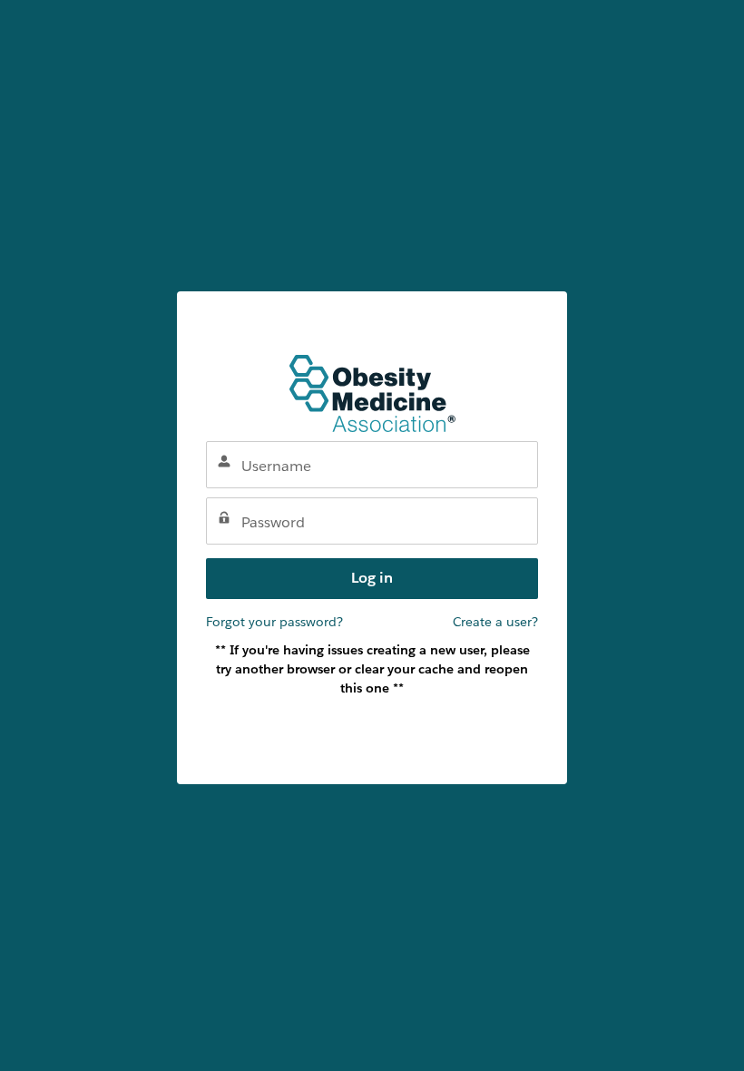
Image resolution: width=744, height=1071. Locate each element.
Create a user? (495, 622)
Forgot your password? (274, 622)
